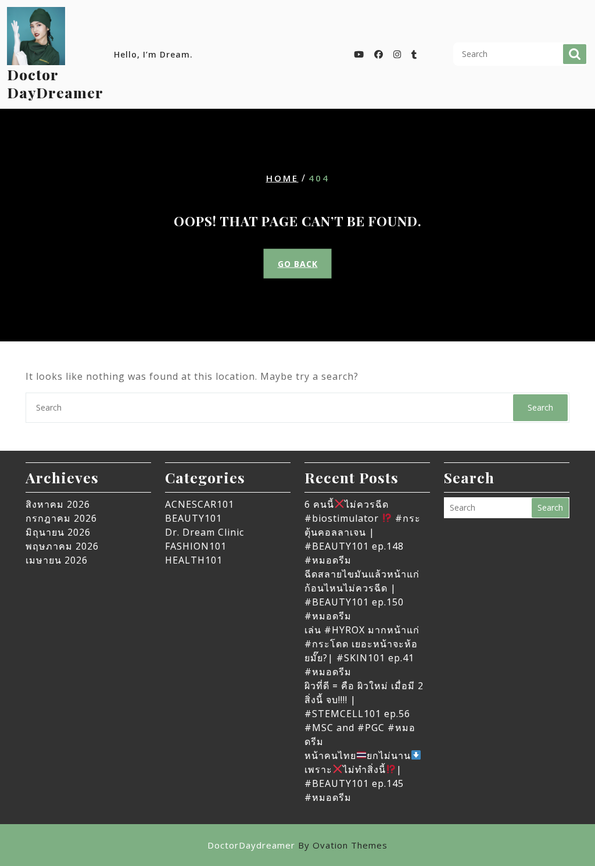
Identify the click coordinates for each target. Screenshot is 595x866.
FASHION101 (196, 546)
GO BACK (298, 263)
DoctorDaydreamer (297, 845)
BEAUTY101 (193, 518)
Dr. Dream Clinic (204, 532)
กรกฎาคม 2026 (61, 518)
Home (282, 177)
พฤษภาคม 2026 (62, 546)
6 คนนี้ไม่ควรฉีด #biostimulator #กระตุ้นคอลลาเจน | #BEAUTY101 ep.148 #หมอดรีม (362, 532)
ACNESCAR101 (199, 504)
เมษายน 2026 (57, 560)
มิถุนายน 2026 (58, 532)
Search (574, 54)
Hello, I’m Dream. (153, 54)
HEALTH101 (194, 560)
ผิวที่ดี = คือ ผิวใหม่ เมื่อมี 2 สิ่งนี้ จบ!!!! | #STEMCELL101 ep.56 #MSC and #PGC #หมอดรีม (364, 713)
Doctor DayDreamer (55, 83)
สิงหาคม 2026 (58, 504)
